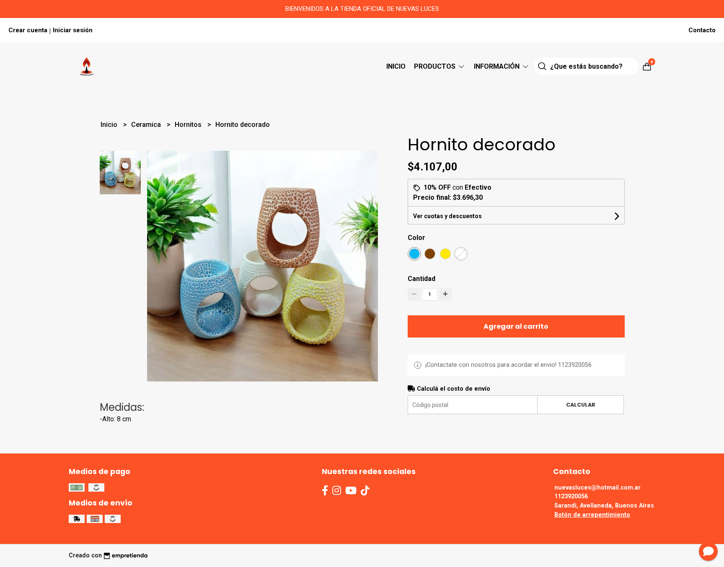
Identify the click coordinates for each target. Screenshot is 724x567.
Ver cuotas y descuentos (447, 216)
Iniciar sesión (73, 30)
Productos (435, 66)
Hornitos (189, 125)
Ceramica (147, 125)
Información (497, 66)
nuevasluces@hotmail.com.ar (597, 487)
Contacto (702, 30)
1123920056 (571, 496)
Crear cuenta (27, 30)
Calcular (580, 404)
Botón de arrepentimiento (592, 514)
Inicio (396, 66)
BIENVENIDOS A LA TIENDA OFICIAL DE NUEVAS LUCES (362, 9)
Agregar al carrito (516, 326)
